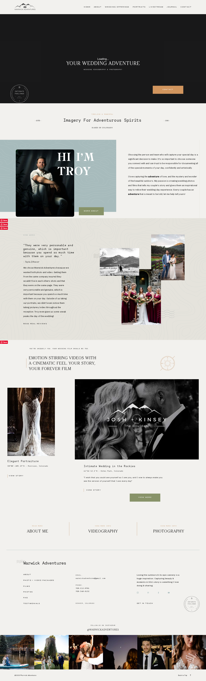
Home (87, 7)
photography (168, 531)
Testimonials (31, 603)
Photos (28, 592)
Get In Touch (145, 603)
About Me (37, 531)
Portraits (139, 7)
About (98, 7)
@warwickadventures (103, 629)
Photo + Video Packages (38, 580)
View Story (16, 476)
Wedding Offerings (117, 7)
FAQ (25, 597)
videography (103, 531)
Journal (172, 7)
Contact (186, 7)
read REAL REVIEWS (35, 323)
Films (26, 586)
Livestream (156, 7)
